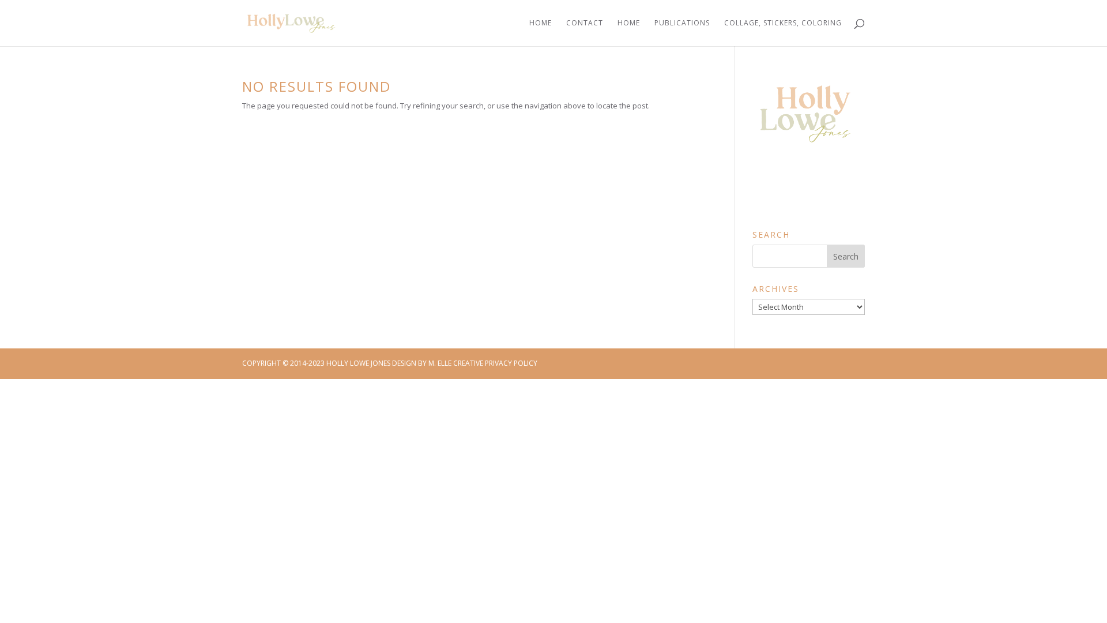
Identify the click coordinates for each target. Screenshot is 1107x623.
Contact (584, 23)
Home (540, 23)
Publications (682, 23)
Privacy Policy (511, 363)
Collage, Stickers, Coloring (783, 23)
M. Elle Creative (455, 363)
